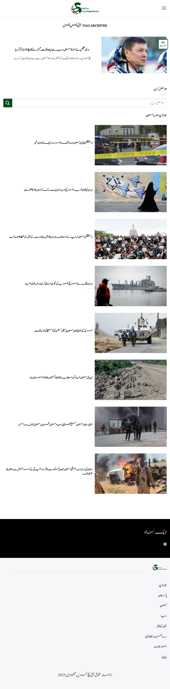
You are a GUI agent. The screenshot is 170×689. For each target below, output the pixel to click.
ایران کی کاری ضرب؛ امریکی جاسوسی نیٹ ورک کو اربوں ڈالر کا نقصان (58, 190)
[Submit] (7, 103)
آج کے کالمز (161, 626)
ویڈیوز (164, 657)
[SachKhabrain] (85, 8)
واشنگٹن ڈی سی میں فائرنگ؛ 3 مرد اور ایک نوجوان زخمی (63, 143)
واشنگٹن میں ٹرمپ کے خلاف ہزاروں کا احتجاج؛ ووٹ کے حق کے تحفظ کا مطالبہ (51, 237)
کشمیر (163, 606)
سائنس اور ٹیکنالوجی (156, 636)
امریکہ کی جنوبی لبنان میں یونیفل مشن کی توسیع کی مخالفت (63, 331)
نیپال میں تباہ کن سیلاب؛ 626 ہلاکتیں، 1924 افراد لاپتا (61, 378)
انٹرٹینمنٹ (160, 646)
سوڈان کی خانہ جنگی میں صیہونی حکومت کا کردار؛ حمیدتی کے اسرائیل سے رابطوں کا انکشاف (49, 471)
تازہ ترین (163, 585)
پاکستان (162, 595)
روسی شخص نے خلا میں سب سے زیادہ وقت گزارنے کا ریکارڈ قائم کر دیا (52, 49)
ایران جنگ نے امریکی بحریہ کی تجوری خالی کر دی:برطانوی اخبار (59, 284)
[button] (164, 8)
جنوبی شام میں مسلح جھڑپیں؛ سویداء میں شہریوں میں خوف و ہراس (55, 425)
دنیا (164, 616)
